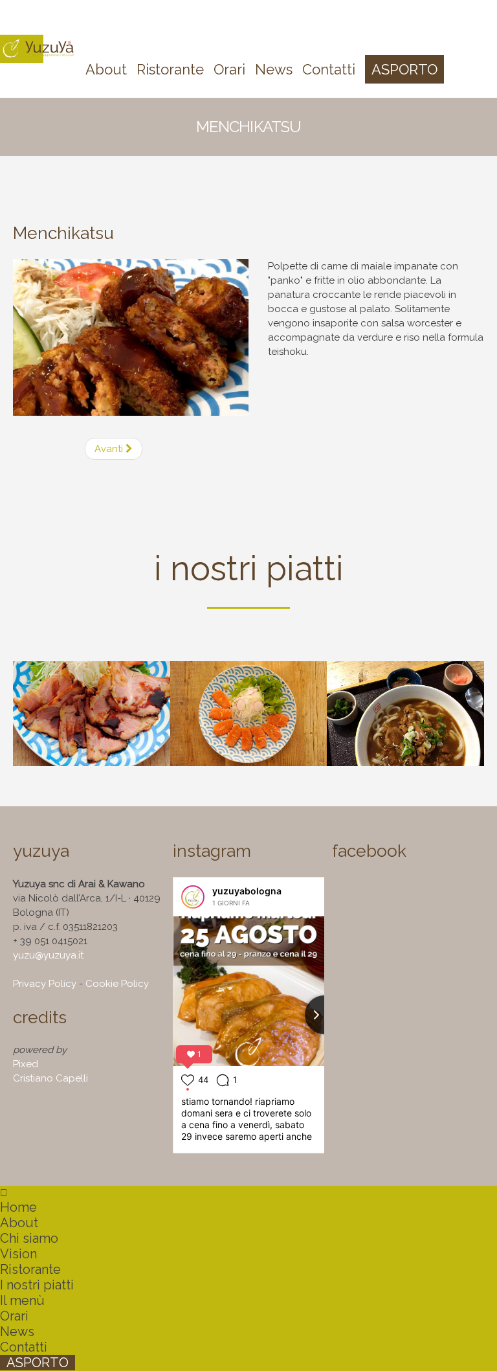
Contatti (23, 1347)
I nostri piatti (37, 1285)
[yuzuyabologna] (193, 897)
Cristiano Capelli (50, 1078)
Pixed (25, 1064)
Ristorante (30, 1269)
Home (18, 1207)
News (17, 1331)
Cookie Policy (117, 984)
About (19, 1222)
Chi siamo (29, 1238)
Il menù (22, 1300)
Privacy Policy (44, 984)
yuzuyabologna (247, 890)
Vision (18, 1254)
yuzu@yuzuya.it (48, 955)
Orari (14, 1316)
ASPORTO (37, 1362)
